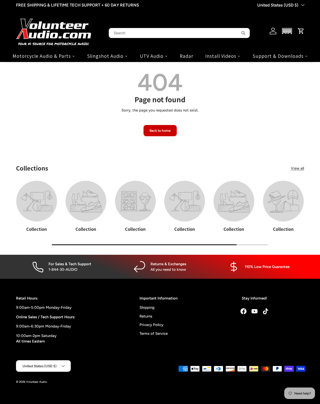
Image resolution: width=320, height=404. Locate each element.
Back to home (160, 130)
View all (297, 168)
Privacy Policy (151, 324)
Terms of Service (154, 333)
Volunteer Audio (36, 382)
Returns (146, 316)
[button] (287, 31)
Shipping (147, 307)
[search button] (243, 33)
